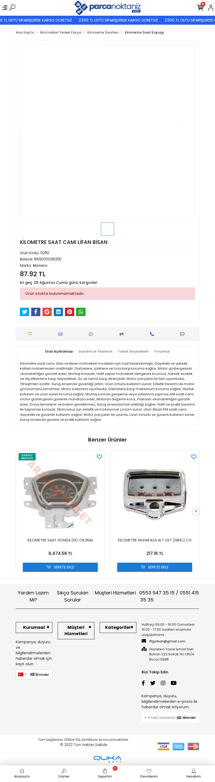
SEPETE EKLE (63, 567)
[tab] (59, 351)
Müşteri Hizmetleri (147, 596)
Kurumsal (34, 627)
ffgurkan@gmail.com (167, 641)
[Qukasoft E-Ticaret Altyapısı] (107, 759)
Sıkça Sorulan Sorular (72, 596)
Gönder (42, 674)
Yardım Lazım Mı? (33, 596)
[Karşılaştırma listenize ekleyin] (122, 334)
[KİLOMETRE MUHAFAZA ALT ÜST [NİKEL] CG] (154, 494)
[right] (196, 511)
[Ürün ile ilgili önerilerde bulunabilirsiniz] (183, 334)
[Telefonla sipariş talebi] (153, 334)
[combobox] (22, 674)
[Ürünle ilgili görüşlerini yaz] (92, 334)
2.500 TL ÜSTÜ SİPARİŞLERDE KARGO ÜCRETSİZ (113, 20)
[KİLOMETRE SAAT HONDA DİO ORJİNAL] (60, 494)
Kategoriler (118, 627)
